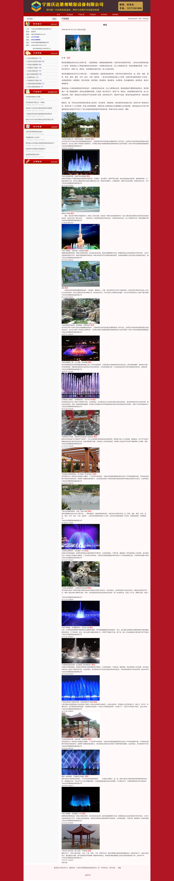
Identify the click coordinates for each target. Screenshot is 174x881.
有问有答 (104, 14)
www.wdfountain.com (38, 45)
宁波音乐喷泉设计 (33, 71)
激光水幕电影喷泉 (33, 74)
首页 (58, 14)
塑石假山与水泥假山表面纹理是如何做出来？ (40, 143)
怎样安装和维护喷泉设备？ (34, 132)
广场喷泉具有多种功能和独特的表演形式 (39, 114)
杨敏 (119, 868)
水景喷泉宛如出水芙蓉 (33, 97)
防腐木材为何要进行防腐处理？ (36, 149)
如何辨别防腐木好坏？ (33, 154)
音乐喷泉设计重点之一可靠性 (35, 102)
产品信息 (70, 14)
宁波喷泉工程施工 (33, 68)
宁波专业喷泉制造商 (33, 87)
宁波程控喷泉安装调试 (34, 84)
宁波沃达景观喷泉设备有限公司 (72, 146)
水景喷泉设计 (31, 77)
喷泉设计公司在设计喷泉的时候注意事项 (39, 108)
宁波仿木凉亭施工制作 (34, 61)
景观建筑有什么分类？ (33, 137)
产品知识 (93, 14)
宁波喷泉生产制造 (33, 80)
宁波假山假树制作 (33, 65)
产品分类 (81, 14)
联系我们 (115, 14)
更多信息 (64, 862)
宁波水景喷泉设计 (33, 58)
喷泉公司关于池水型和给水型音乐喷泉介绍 (39, 119)
